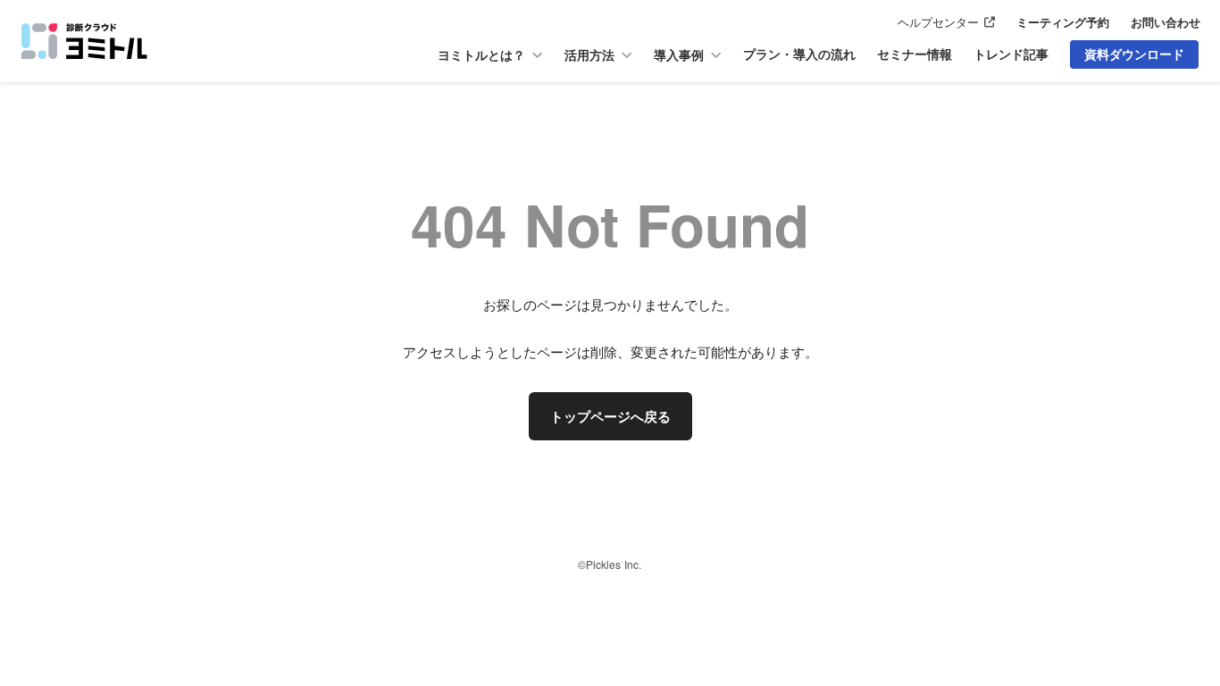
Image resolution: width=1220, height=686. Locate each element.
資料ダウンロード (1134, 54)
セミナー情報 (914, 54)
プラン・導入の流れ (799, 54)
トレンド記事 (1011, 54)
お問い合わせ (1165, 22)
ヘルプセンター (938, 22)
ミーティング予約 (1062, 22)
